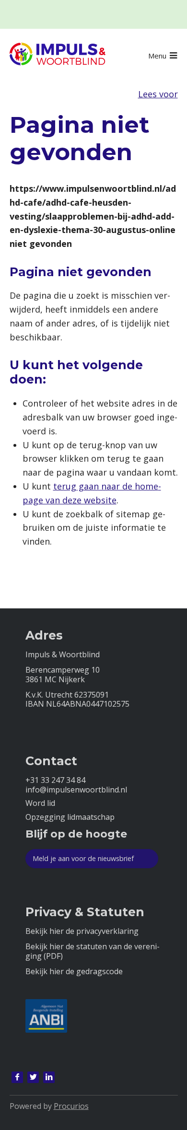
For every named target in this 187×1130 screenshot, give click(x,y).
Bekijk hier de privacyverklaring (82, 931)
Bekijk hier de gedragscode (74, 971)
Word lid (40, 803)
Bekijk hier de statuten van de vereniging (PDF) (92, 951)
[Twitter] (33, 1077)
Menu (157, 55)
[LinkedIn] (49, 1077)
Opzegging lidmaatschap (70, 817)
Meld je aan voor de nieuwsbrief (83, 858)
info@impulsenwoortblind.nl (76, 789)
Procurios (71, 1106)
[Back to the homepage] (57, 55)
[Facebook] (17, 1077)
